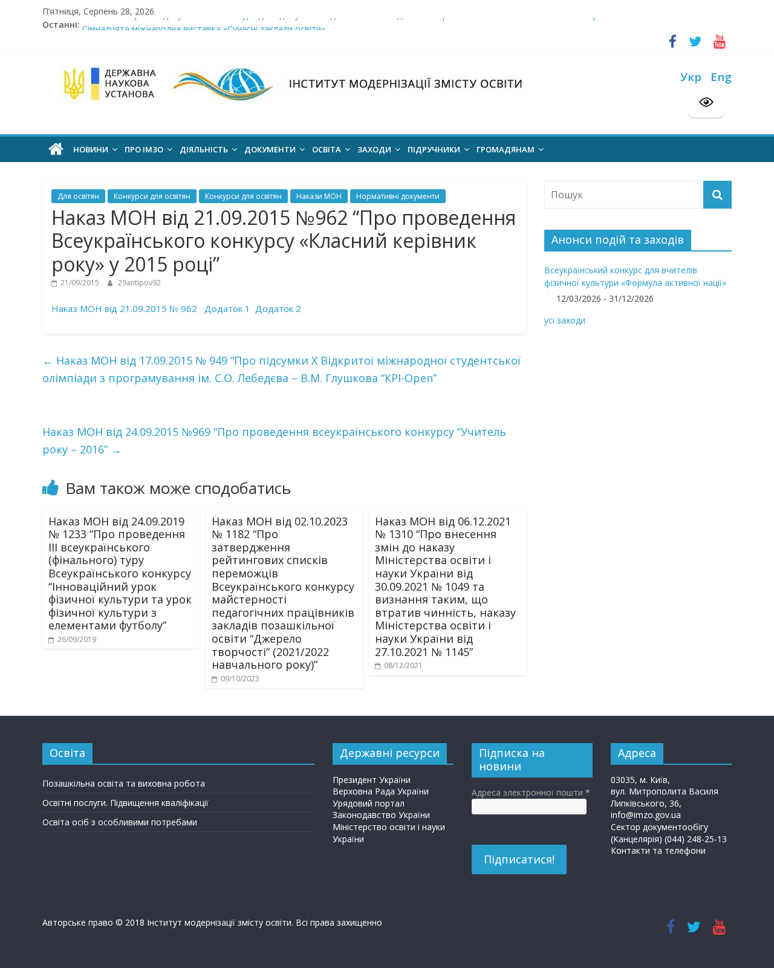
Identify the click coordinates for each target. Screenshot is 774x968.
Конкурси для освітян (152, 196)
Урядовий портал (369, 803)
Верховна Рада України (381, 791)
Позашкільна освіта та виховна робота (123, 783)
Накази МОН (319, 196)
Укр (690, 76)
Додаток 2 (278, 308)
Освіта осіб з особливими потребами (119, 822)
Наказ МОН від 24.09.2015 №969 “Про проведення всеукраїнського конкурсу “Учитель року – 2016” (274, 440)
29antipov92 (139, 283)
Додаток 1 (227, 308)
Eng (721, 76)
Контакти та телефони (658, 850)
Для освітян (78, 196)
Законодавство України (381, 814)
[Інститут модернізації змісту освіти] (56, 149)
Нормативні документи (398, 196)
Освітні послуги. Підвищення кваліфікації (125, 802)
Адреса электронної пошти (531, 792)
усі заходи (564, 320)
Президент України (372, 779)
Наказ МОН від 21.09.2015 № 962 (124, 308)
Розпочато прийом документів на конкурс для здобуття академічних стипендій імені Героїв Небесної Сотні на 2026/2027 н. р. (341, 22)
